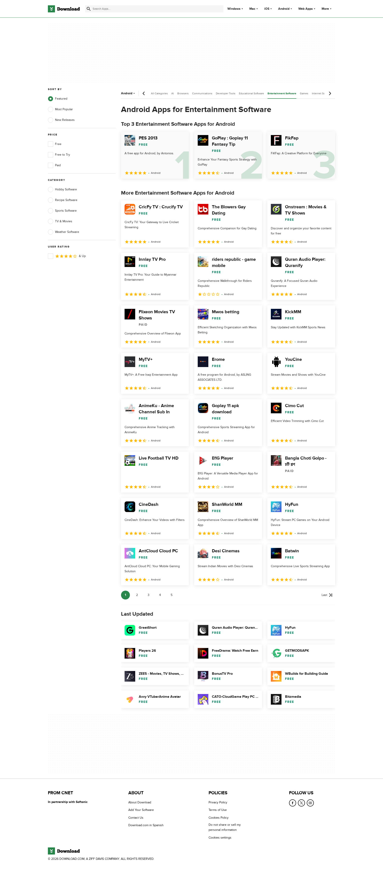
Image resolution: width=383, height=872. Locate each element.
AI (172, 93)
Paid (58, 165)
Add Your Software (141, 810)
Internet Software (322, 93)
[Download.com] (64, 8)
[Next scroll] (329, 93)
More (325, 9)
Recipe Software (66, 200)
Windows (233, 8)
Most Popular (64, 109)
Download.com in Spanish (146, 825)
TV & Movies (63, 221)
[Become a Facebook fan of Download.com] (292, 802)
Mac (252, 8)
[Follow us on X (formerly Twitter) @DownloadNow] (301, 802)
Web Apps (305, 8)
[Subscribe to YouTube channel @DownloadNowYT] (310, 802)
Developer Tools (225, 93)
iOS (266, 8)
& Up (82, 256)
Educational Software (251, 93)
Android (283, 8)
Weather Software (67, 232)
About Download (139, 802)
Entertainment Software (282, 93)
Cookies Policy (219, 817)
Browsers (183, 93)
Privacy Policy (218, 802)
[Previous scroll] (144, 93)
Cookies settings (220, 837)
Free (58, 144)
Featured (61, 99)
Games (304, 93)
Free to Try (62, 155)
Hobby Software (66, 189)
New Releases (65, 120)
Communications (202, 93)
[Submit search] (88, 8)
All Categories (159, 93)
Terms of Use (218, 810)
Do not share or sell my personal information (225, 827)
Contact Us (135, 817)
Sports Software (66, 211)
